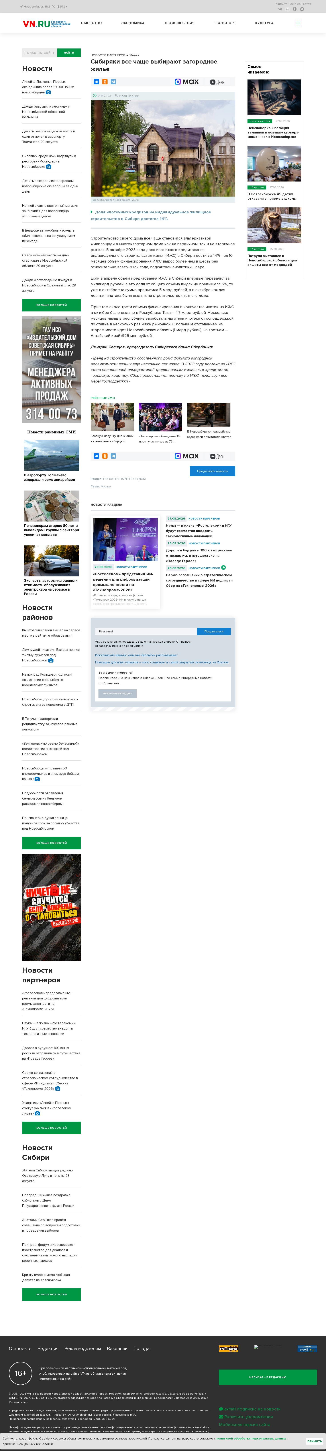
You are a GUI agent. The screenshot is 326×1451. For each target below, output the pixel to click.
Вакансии (117, 1348)
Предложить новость (212, 471)
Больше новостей (51, 305)
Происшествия (179, 23)
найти (69, 52)
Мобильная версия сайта (245, 1424)
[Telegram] (113, 81)
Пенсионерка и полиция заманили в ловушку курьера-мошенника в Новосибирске (273, 132)
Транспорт (225, 23)
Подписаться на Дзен (117, 693)
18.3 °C (50, 6)
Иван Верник (129, 96)
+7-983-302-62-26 (104, 1419)
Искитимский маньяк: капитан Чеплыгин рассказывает (136, 655)
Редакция (48, 1348)
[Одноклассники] (105, 81)
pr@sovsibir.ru (70, 1419)
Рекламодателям (82, 1348)
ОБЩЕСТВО (257, 187)
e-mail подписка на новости (252, 1409)
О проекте (20, 1348)
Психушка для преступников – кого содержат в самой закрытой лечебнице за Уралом (161, 662)
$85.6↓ (62, 6)
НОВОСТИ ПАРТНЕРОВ (131, 567)
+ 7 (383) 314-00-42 (63, 1414)
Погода (141, 1348)
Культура (264, 23)
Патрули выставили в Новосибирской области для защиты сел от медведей (272, 260)
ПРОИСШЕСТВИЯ (260, 121)
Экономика (133, 23)
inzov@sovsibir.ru (125, 1414)
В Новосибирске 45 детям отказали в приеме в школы (272, 196)
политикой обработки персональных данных (251, 1438)
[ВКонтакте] (96, 81)
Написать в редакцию (268, 1377)
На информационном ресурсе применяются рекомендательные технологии (58, 1427)
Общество (91, 23)
